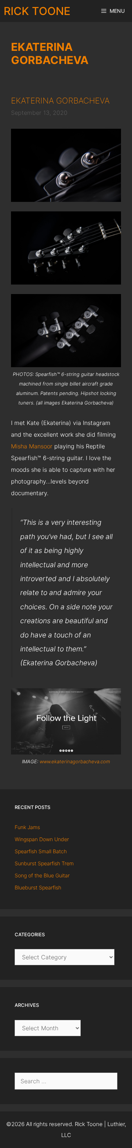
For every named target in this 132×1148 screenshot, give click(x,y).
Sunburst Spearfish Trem (44, 863)
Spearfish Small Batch (41, 851)
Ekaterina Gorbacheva (60, 100)
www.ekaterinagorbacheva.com (75, 761)
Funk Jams (27, 827)
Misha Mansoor (31, 446)
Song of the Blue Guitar (42, 875)
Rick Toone (37, 11)
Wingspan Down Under (42, 839)
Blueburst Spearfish (38, 887)
